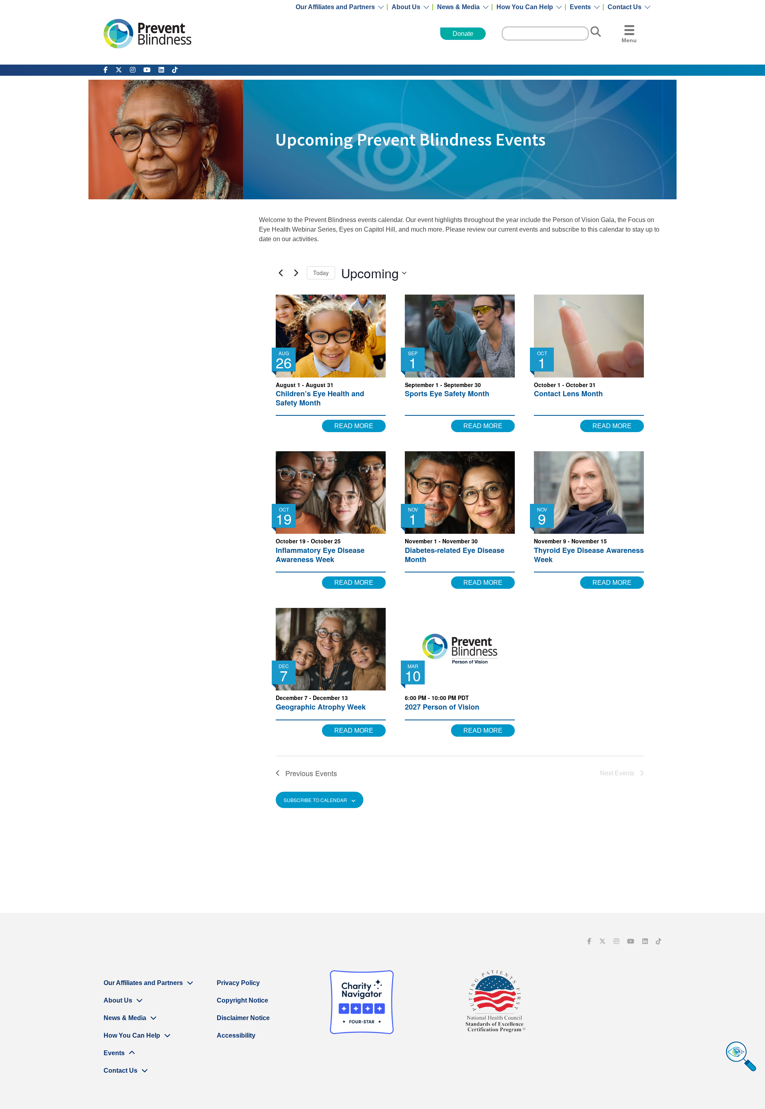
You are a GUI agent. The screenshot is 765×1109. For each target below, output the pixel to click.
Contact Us (624, 7)
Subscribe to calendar (315, 799)
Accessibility (236, 1035)
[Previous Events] (280, 273)
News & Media (458, 7)
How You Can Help (524, 7)
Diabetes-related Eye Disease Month (454, 554)
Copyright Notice (242, 1000)
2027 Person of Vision (442, 707)
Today (321, 273)
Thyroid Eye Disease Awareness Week (589, 554)
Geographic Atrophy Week (321, 707)
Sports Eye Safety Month (447, 393)
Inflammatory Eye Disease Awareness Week (320, 554)
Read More (353, 426)
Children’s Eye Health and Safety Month (320, 398)
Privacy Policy (238, 982)
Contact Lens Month (568, 393)
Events (580, 7)
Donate (463, 33)
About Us (406, 7)
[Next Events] (296, 273)
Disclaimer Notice (243, 1018)
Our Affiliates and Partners (335, 7)
